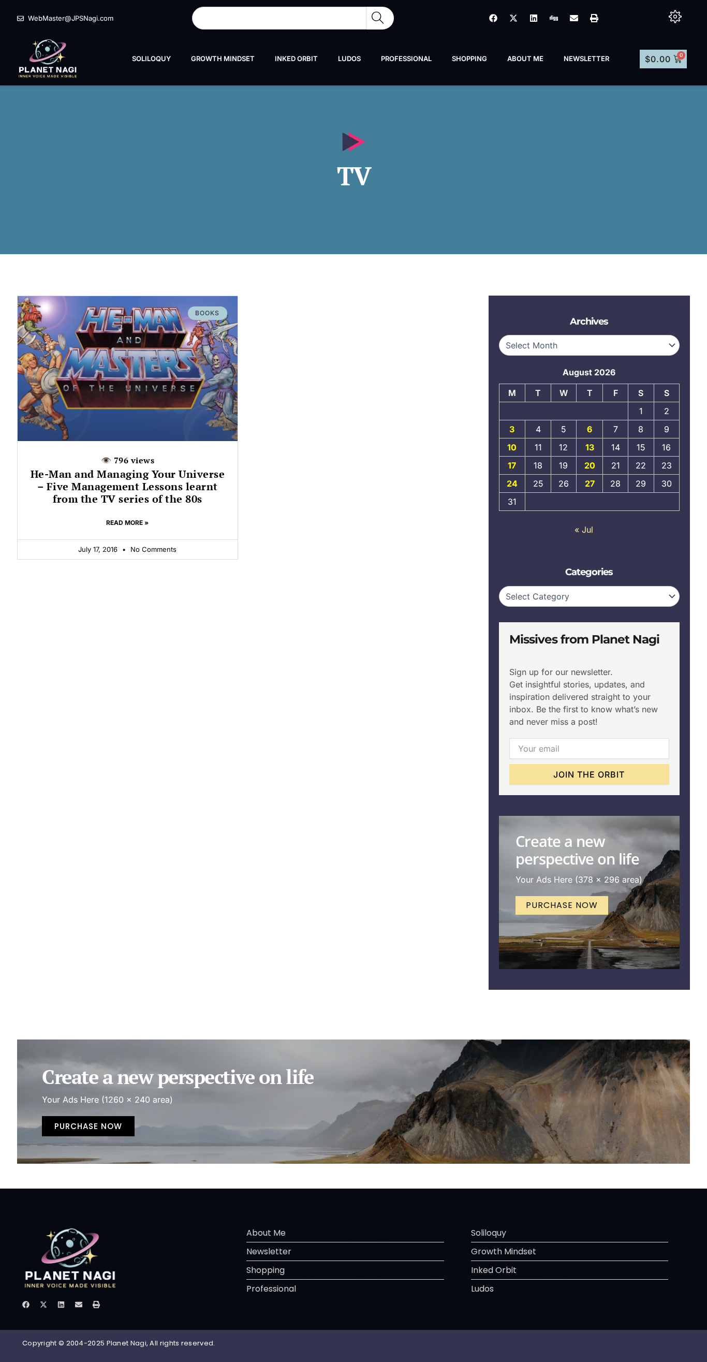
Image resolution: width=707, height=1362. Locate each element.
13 (589, 447)
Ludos (349, 58)
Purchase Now (562, 905)
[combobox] (279, 18)
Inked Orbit (296, 58)
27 (590, 483)
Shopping (469, 58)
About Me (525, 58)
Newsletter (586, 58)
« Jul (584, 529)
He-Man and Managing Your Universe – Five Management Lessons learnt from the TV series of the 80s (128, 480)
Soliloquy (151, 58)
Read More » (127, 522)
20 (589, 465)
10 (512, 447)
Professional (406, 58)
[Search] (380, 18)
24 (512, 483)
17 (512, 465)
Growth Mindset (223, 58)
